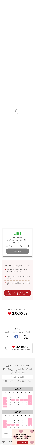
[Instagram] (21, 338)
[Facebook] (16, 338)
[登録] (31, 377)
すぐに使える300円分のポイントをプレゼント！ (21, 293)
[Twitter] (26, 337)
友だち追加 (17, 251)
